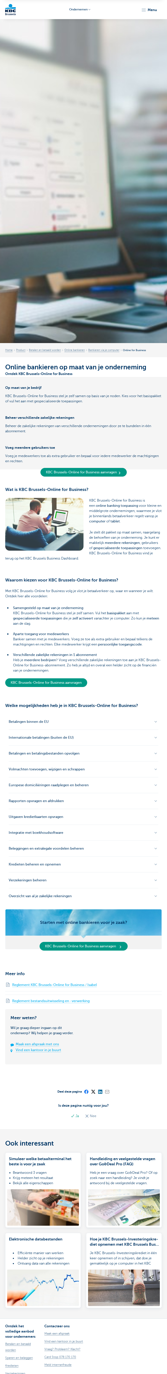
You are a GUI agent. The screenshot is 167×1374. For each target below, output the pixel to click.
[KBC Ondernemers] (10, 10)
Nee (92, 1116)
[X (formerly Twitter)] (93, 1091)
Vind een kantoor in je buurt (38, 1050)
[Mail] (107, 1091)
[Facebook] (86, 1091)
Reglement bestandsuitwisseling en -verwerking (51, 1001)
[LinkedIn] (100, 1091)
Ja (77, 1116)
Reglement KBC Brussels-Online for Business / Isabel (54, 985)
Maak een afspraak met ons (37, 1044)
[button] (149, 10)
